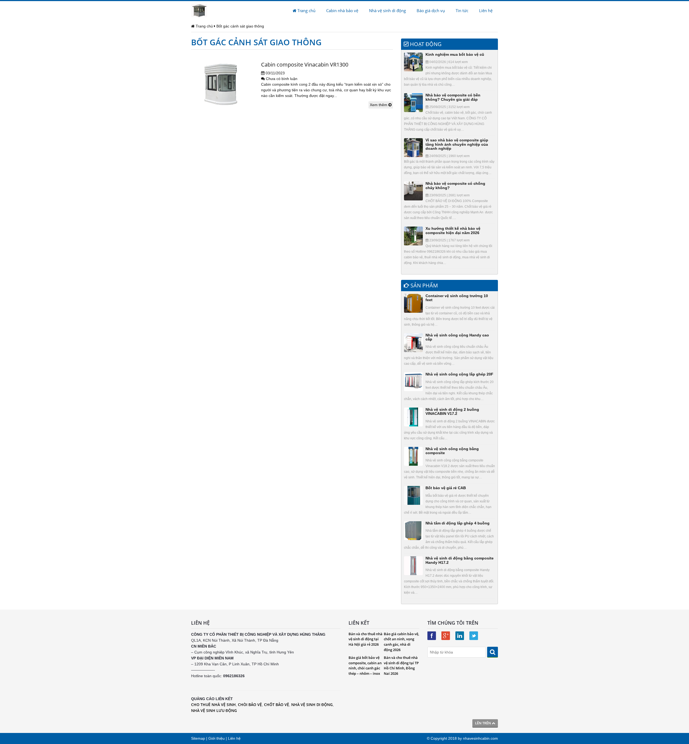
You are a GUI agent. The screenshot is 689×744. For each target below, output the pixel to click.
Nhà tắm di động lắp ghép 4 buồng (458, 523)
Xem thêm (379, 105)
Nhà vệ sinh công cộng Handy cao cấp (457, 337)
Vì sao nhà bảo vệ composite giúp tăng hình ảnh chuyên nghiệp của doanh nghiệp (457, 144)
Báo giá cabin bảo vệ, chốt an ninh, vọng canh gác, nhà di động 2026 (401, 641)
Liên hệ (486, 10)
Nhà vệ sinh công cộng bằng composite (452, 451)
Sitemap (198, 738)
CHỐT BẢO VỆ (276, 704)
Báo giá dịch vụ (431, 10)
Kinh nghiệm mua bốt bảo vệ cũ (455, 54)
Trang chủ (305, 10)
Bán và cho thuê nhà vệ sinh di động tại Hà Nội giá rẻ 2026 (365, 639)
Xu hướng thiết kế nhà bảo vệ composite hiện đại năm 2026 (453, 230)
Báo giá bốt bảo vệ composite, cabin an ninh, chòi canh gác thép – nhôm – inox (365, 665)
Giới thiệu (216, 738)
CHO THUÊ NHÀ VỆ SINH (213, 704)
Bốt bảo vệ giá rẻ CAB (446, 488)
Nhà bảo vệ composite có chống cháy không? (455, 185)
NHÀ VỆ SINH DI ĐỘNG (312, 704)
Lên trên (483, 723)
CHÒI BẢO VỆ (250, 704)
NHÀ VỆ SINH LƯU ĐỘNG (214, 710)
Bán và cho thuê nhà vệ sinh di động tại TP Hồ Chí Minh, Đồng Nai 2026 (401, 665)
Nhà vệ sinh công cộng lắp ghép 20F (459, 374)
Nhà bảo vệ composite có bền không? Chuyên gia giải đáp (453, 97)
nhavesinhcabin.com (480, 738)
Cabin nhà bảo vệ (342, 10)
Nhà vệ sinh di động (387, 10)
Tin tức (462, 10)
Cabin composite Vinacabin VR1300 (304, 64)
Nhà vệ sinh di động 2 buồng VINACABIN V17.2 (452, 411)
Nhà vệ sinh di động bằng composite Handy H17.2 (460, 560)
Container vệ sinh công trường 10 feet (457, 298)
